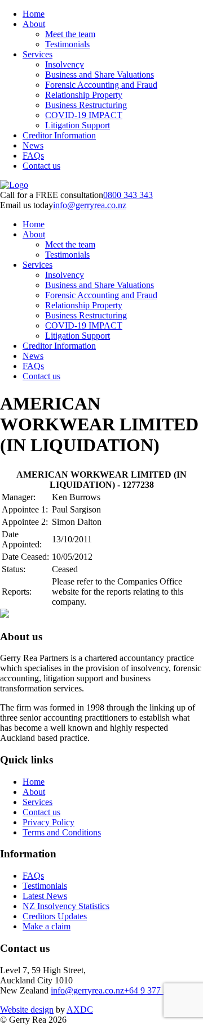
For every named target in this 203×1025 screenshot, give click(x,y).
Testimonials (67, 44)
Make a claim (46, 926)
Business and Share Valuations (99, 74)
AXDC (80, 1009)
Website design (27, 1009)
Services (37, 54)
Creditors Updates (55, 916)
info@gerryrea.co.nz (89, 205)
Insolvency (64, 64)
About (34, 24)
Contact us (41, 165)
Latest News (45, 896)
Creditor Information (59, 135)
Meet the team (70, 34)
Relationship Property (83, 95)
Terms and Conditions (62, 832)
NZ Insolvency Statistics (66, 906)
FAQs (33, 155)
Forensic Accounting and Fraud (101, 84)
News (33, 145)
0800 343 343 (128, 195)
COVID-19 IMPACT (83, 115)
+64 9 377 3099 (152, 990)
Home (34, 14)
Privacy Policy (48, 822)
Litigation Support (77, 125)
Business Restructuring (86, 105)
